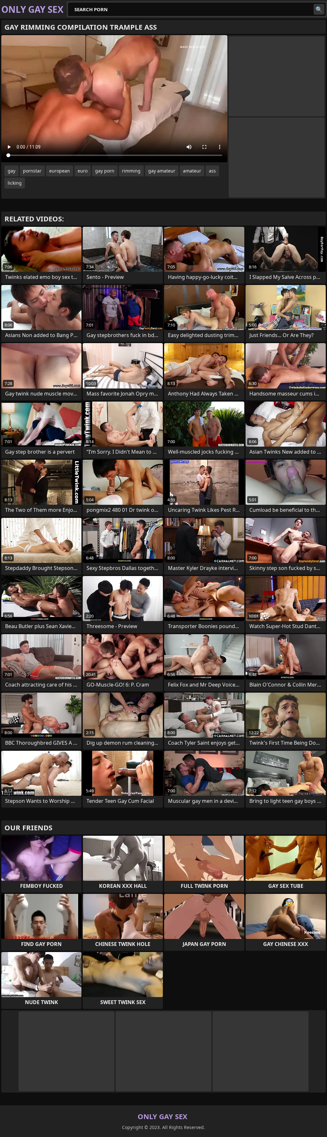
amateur (192, 171)
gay (11, 171)
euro (82, 171)
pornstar (32, 171)
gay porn (104, 171)
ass (212, 171)
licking (15, 183)
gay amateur (161, 171)
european (59, 171)
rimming (131, 171)
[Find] (319, 9)
